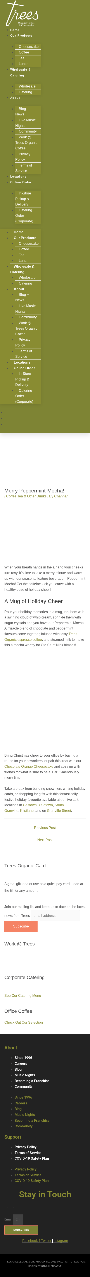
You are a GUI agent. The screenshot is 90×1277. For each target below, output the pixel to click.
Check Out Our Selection (23, 1022)
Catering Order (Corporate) (24, 215)
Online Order (21, 182)
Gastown (30, 805)
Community (24, 1087)
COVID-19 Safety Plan (32, 1158)
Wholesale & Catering (20, 72)
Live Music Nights (25, 123)
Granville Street (59, 810)
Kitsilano (27, 810)
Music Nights (25, 1075)
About (15, 97)
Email (8, 1219)
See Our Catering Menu (22, 995)
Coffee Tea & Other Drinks (26, 496)
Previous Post (45, 828)
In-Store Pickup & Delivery (23, 198)
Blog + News (22, 111)
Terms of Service (23, 354)
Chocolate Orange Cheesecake (28, 766)
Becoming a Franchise (32, 1081)
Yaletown (45, 805)
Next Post (44, 840)
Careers (21, 1064)
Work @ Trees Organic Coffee (26, 142)
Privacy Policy (23, 157)
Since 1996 (23, 1058)
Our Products (21, 35)
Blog (18, 1069)
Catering (25, 92)
